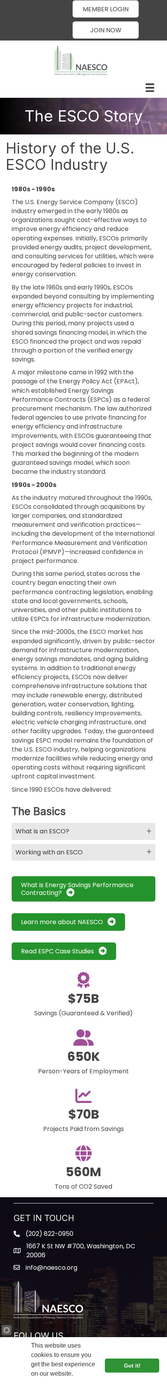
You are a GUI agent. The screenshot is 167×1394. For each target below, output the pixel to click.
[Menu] (150, 87)
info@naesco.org (51, 1267)
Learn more (48, 1384)
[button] (106, 9)
